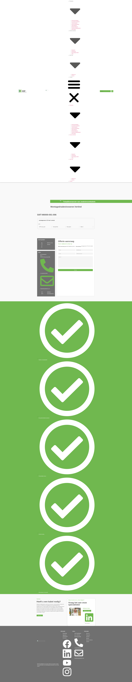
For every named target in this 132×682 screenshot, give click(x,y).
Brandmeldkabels (75, 26)
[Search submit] (112, 91)
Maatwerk (73, 50)
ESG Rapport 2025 (75, 52)
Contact (71, 77)
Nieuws (73, 75)
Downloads (74, 51)
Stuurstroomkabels (75, 20)
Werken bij (73, 74)
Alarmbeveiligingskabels (76, 28)
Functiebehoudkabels (76, 21)
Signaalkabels (74, 25)
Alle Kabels (74, 29)
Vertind (78, 207)
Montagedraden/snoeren (62, 207)
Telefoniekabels (74, 127)
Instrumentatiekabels (75, 24)
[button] (74, 91)
